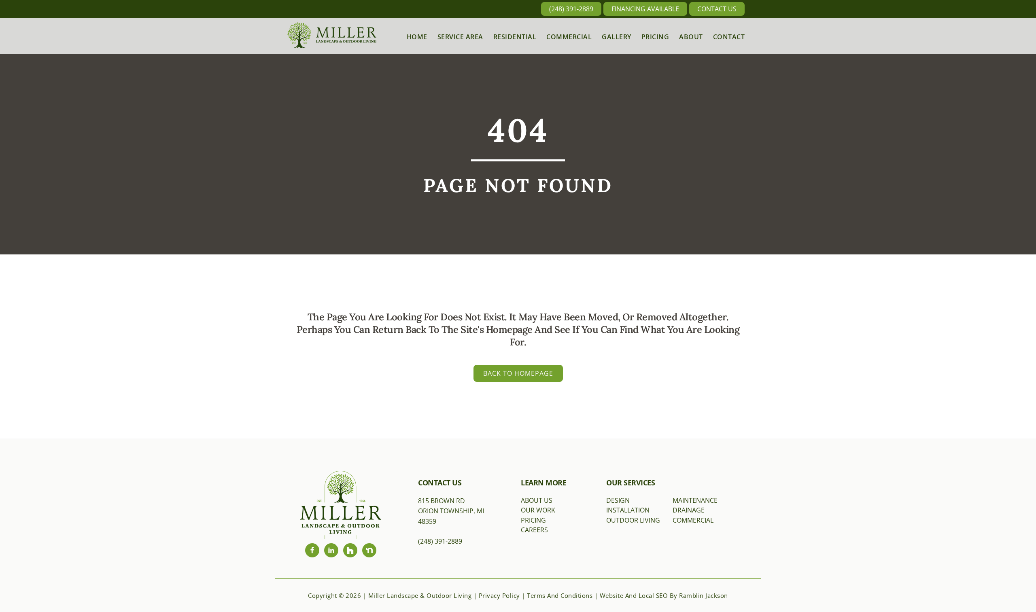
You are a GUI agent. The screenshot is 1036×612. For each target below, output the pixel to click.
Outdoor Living (633, 520)
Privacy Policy (499, 595)
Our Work (538, 510)
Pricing (533, 520)
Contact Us (717, 8)
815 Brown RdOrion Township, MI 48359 (451, 511)
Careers (534, 529)
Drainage (689, 510)
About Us (536, 500)
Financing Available (645, 8)
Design (618, 500)
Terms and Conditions (559, 595)
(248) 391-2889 (571, 8)
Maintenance (695, 500)
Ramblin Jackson (703, 595)
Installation (628, 510)
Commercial (693, 520)
